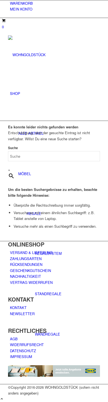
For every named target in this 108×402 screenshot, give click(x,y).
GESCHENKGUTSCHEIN (30, 270)
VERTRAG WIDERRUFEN (31, 282)
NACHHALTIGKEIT (25, 276)
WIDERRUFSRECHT (27, 344)
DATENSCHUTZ (23, 350)
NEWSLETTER (22, 313)
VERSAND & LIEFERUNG (31, 252)
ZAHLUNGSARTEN (26, 258)
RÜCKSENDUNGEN (26, 264)
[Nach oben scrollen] (2, 399)
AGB (14, 338)
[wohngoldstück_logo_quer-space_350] (49, 54)
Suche (13, 148)
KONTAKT (18, 307)
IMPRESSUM (21, 356)
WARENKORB (21, 3)
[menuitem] (55, 3)
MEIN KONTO (21, 9)
